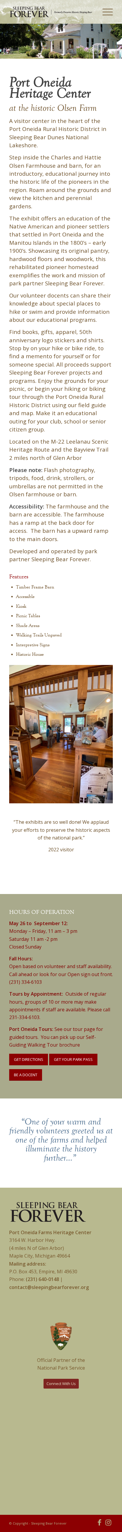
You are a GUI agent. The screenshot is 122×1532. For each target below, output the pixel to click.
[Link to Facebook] (99, 1522)
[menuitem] (104, 12)
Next (117, 41)
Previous (5, 41)
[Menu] (105, 12)
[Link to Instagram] (108, 1522)
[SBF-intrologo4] (50, 12)
